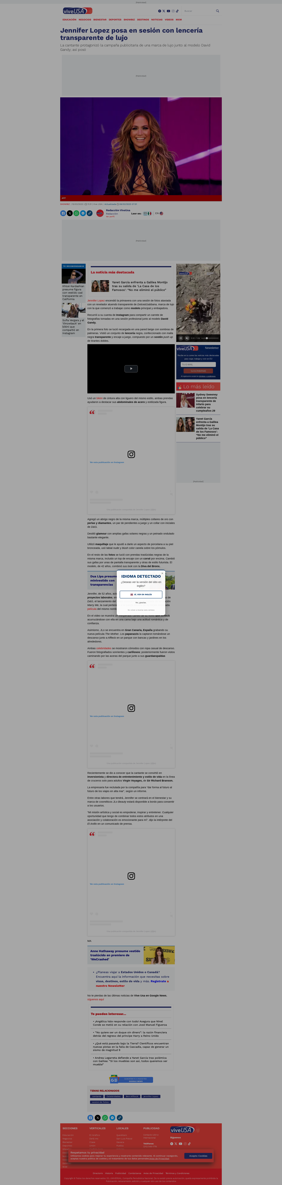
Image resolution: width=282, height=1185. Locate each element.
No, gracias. (141, 602)
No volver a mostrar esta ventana (141, 610)
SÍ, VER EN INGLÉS (141, 594)
